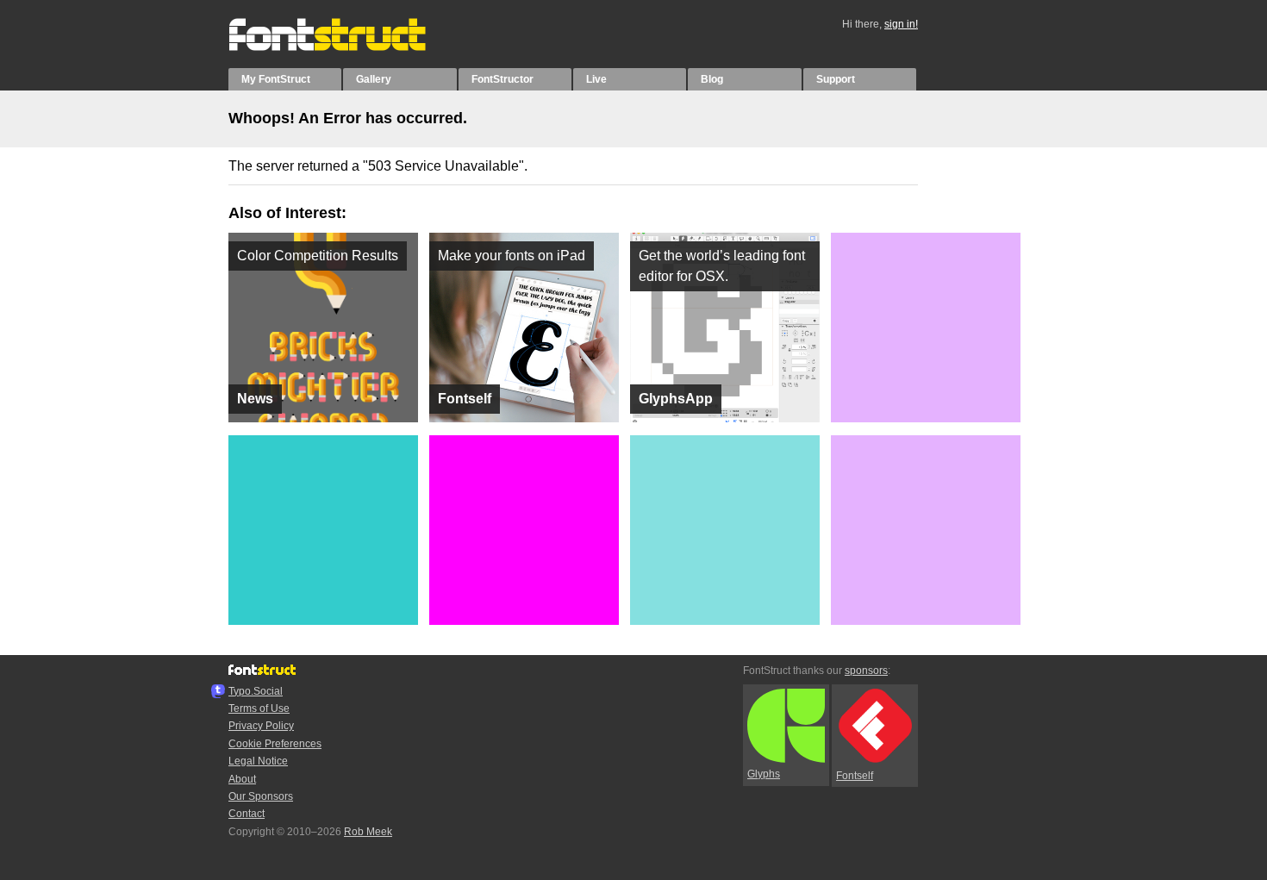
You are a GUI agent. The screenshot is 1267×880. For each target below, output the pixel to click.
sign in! (901, 24)
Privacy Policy (261, 726)
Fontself (854, 776)
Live (596, 79)
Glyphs (763, 774)
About (242, 779)
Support (835, 79)
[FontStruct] (345, 47)
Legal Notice (258, 761)
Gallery (373, 79)
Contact (246, 814)
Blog (712, 79)
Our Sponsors (260, 796)
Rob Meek (368, 832)
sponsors (866, 671)
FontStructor (502, 79)
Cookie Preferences (274, 744)
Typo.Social (255, 691)
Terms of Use (259, 708)
